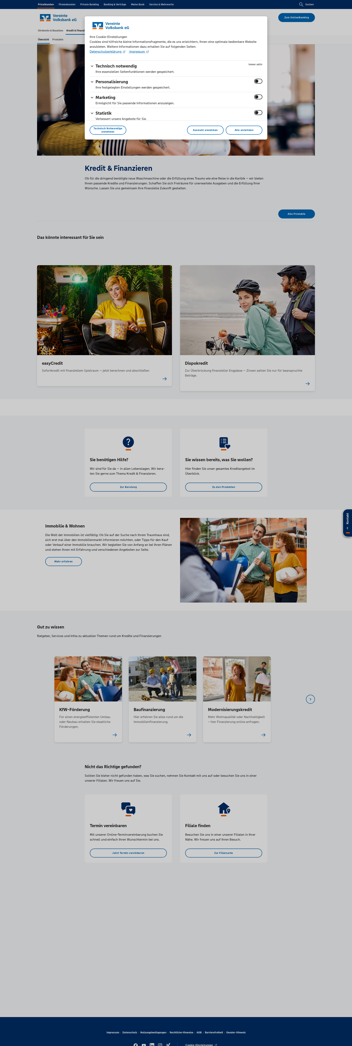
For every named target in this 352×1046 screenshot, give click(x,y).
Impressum (137, 51)
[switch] (258, 81)
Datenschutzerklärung (106, 51)
